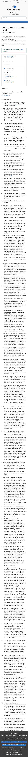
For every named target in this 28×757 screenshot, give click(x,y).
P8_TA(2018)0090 (10, 82)
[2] (11, 175)
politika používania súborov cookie (13, 752)
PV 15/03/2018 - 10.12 (11, 76)
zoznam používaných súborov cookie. (14, 754)
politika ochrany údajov (16, 750)
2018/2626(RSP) (11, 56)
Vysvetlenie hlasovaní (11, 78)
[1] (15, 105)
